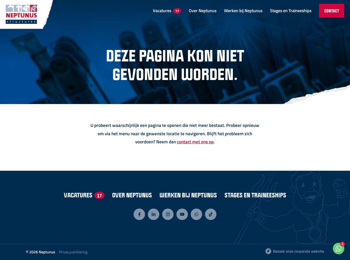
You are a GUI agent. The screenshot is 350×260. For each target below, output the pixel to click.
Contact (331, 11)
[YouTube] (182, 214)
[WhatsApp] (196, 214)
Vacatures (166, 10)
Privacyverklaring (73, 252)
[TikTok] (210, 214)
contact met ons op (195, 141)
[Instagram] (168, 214)
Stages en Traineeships (290, 10)
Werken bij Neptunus (243, 10)
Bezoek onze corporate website (298, 251)
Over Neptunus (202, 10)
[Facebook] (139, 214)
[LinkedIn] (153, 214)
